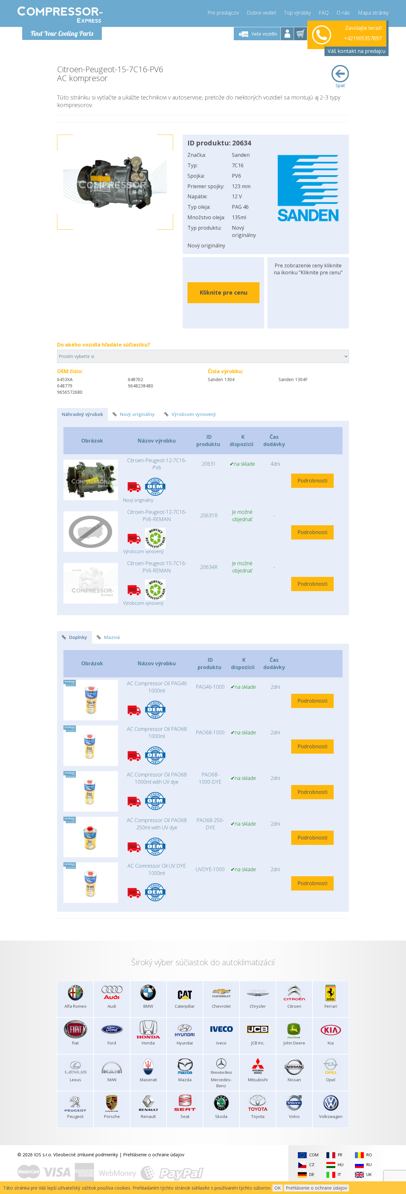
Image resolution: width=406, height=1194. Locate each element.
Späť (340, 85)
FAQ (324, 13)
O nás (343, 13)
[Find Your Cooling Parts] (60, 14)
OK (277, 1188)
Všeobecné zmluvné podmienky (85, 1155)
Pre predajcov (223, 13)
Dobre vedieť (261, 13)
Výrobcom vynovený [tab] (194, 414)
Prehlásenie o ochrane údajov (153, 1155)
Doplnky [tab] (78, 637)
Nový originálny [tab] (137, 414)
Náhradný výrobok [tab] (82, 414)
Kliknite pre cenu (223, 292)
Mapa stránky (373, 13)
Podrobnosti (312, 480)
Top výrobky (297, 13)
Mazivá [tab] (112, 637)
